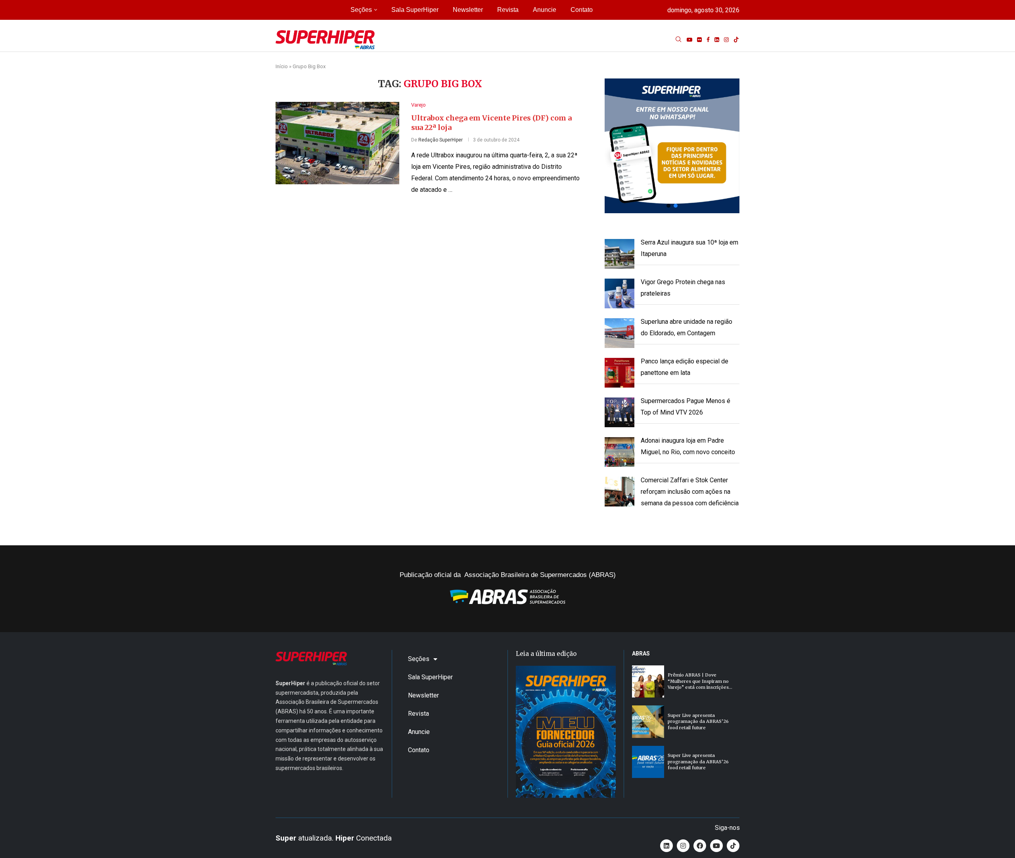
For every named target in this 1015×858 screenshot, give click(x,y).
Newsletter (468, 9)
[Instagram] (726, 39)
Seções (361, 9)
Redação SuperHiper (440, 140)
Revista (508, 9)
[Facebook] (708, 39)
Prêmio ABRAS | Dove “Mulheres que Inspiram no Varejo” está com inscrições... (700, 681)
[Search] (678, 39)
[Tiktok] (736, 39)
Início (282, 66)
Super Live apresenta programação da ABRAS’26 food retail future (698, 721)
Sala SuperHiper (415, 9)
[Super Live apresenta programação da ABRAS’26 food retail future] (648, 721)
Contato (582, 9)
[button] (672, 145)
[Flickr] (699, 39)
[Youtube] (689, 39)
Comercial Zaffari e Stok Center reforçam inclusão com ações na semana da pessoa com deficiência (690, 491)
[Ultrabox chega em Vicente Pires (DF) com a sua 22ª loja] (337, 143)
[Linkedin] (717, 39)
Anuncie (544, 9)
